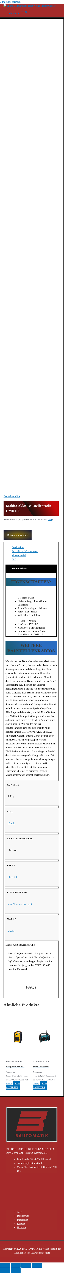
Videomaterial (19, 555)
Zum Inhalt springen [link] (10, 2)
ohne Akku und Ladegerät (20, 904)
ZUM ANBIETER (13, 1085)
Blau (10, 877)
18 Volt (11, 823)
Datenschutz (23, 1216)
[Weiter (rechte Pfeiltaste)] (16, 1270)
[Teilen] (16, 1265)
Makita (11, 931)
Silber (16, 877)
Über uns (21, 1227)
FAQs (14, 559)
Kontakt (21, 1223)
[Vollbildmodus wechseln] (26, 1265)
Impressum (22, 1219)
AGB (19, 1212)
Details (50, 519)
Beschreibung (18, 547)
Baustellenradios (12, 496)
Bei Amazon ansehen (17, 535)
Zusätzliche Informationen (25, 551)
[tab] (34, 548)
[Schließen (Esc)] (5, 1265)
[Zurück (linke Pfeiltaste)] (5, 1270)
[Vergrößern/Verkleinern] (37, 1265)
